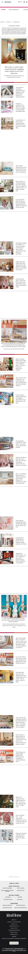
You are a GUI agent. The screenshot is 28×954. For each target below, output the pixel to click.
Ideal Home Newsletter (20, 905)
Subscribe (20, 1)
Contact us (14, 924)
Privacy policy (14, 932)
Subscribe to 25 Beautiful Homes (20, 907)
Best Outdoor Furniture (8, 899)
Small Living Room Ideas (7, 887)
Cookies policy (14, 934)
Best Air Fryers (20, 899)
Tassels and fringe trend (14, 9)
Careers (14, 936)
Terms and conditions (14, 930)
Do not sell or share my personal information (14, 938)
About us (14, 919)
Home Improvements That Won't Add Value (7, 891)
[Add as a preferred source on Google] (14, 943)
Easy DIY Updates (20, 887)
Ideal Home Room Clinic (7, 907)
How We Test (14, 928)
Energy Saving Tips (20, 890)
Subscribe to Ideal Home (7, 905)
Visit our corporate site (18, 948)
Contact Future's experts (14, 921)
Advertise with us (14, 926)
